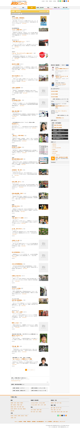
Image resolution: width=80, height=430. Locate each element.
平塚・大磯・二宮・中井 (56, 409)
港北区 (18, 402)
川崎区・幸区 (13, 417)
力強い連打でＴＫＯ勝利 (17, 217)
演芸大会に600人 (16, 206)
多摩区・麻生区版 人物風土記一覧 (19, 390)
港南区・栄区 (13, 406)
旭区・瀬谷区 (13, 404)
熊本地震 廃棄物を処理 (17, 159)
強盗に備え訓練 (15, 111)
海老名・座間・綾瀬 (37, 409)
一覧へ (67, 101)
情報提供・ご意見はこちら (58, 130)
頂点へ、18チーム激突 (17, 312)
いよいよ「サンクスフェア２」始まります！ (22, 53)
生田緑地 (53, 149)
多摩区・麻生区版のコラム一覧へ (63, 115)
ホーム (15, 7)
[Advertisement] (60, 40)
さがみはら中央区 (34, 402)
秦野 (67, 411)
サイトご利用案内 (48, 421)
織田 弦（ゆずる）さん (17, 335)
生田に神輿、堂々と (16, 181)
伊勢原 (40, 411)
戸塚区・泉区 (19, 404)
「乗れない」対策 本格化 (18, 135)
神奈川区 (12, 410)
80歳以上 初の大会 (16, 275)
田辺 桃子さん (15, 123)
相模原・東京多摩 (39, 7)
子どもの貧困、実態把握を (18, 17)
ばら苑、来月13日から (17, 228)
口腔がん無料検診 (16, 87)
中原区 (26, 415)
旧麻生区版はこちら (60, 117)
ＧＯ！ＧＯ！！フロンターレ (61, 110)
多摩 (45, 404)
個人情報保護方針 (40, 421)
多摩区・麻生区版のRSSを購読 (61, 157)
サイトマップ (62, 421)
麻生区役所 (54, 153)
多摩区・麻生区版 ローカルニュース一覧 (38, 390)
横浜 (23, 7)
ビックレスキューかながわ (60, 84)
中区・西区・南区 (20, 406)
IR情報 (47, 1)
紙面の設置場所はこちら (58, 138)
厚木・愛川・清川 (34, 411)
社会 (22, 75)
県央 (48, 7)
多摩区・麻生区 (21, 415)
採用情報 (54, 1)
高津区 (15, 415)
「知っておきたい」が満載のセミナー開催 (22, 359)
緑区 (15, 402)
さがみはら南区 (42, 402)
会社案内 (43, 1)
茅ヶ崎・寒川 (58, 407)
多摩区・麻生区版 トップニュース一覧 (38, 388)
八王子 (41, 404)
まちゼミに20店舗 (16, 288)
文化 (23, 181)
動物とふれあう (15, 322)
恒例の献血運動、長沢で (17, 193)
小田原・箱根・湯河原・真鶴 (56, 411)
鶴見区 (24, 408)
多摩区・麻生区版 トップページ (18, 388)
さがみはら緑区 (34, 404)
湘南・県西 (65, 7)
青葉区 (12, 402)
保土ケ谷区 (20, 408)
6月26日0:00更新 (54, 91)
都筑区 (21, 402)
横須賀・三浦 (56, 7)
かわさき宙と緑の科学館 (56, 147)
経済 (34, 53)
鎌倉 (54, 407)
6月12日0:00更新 (54, 96)
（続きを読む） (24, 23)
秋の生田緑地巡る (16, 252)
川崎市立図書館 (55, 151)
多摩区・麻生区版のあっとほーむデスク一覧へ (61, 99)
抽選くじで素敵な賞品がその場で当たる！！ (19, 377)
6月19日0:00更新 (54, 94)
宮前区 (12, 415)
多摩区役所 (54, 144)
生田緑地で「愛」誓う (17, 170)
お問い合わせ (56, 421)
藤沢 (52, 407)
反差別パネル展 (15, 240)
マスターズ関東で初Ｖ (17, 29)
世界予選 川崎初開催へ (17, 300)
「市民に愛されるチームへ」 (19, 41)
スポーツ (24, 29)
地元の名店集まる (16, 75)
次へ (32, 369)
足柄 (64, 411)
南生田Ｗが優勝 (15, 64)
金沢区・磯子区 (14, 408)
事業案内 (50, 1)
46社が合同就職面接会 (17, 264)
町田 (39, 404)
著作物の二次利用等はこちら (59, 135)
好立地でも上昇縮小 (16, 147)
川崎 (32, 7)
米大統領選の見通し (16, 100)
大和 (32, 409)
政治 (23, 100)
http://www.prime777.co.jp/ (15, 380)
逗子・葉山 (59, 402)
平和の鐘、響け (15, 346)
